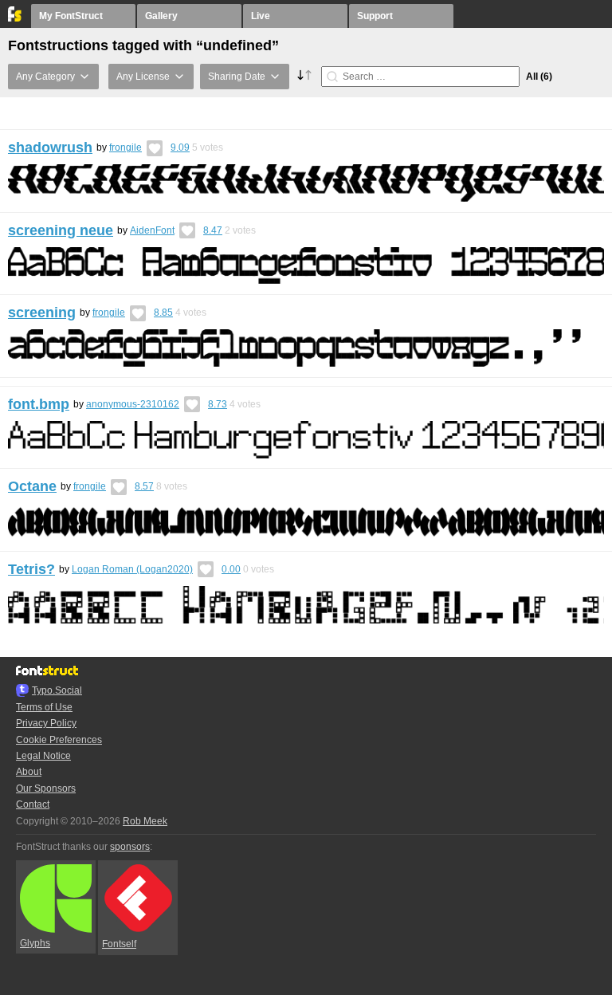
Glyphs (35, 943)
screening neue (60, 230)
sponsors (130, 846)
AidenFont (152, 230)
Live (260, 16)
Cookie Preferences (59, 739)
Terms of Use (44, 707)
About (28, 771)
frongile (125, 147)
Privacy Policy (46, 723)
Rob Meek (145, 821)
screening (42, 313)
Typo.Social (57, 690)
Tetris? (31, 569)
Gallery (161, 16)
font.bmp (38, 404)
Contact (32, 804)
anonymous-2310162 (132, 404)
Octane (32, 486)
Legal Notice (43, 755)
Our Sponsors (46, 788)
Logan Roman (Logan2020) (132, 569)
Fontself (119, 944)
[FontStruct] (15, 18)
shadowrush (50, 147)
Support (375, 16)
